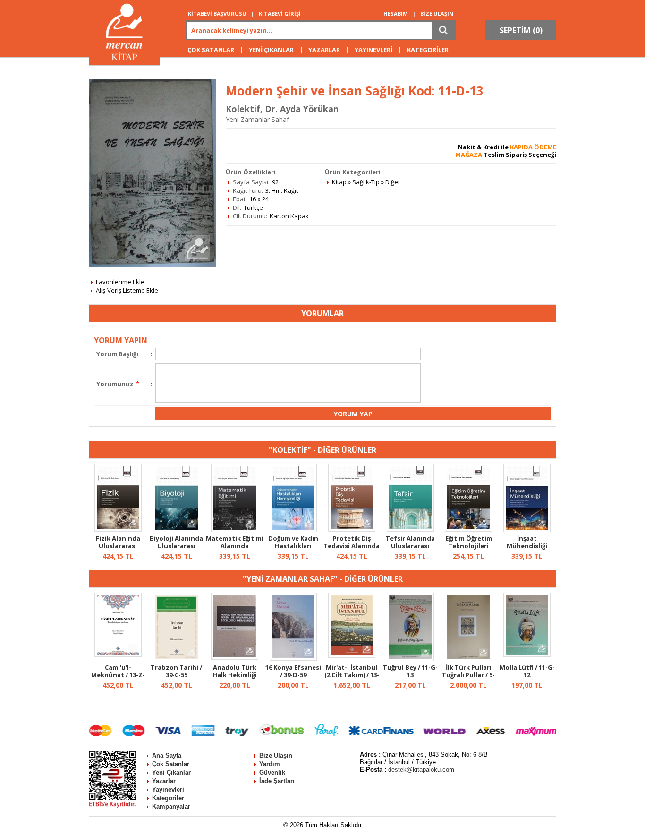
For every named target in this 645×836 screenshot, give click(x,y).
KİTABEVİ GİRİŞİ (280, 13)
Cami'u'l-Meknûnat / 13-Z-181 (118, 675)
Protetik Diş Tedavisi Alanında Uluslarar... (351, 546)
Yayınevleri (168, 789)
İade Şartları (277, 780)
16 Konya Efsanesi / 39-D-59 (293, 671)
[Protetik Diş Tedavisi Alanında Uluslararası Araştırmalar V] (351, 529)
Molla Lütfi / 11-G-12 (527, 671)
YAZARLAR (324, 49)
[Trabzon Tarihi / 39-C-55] (176, 659)
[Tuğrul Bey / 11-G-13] (410, 659)
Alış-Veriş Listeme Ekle (127, 290)
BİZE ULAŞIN (436, 13)
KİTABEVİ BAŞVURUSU (217, 13)
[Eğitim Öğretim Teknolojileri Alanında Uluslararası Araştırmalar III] (468, 529)
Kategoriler (168, 798)
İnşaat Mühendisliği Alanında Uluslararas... (527, 549)
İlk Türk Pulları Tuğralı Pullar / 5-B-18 (468, 675)
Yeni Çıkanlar (171, 772)
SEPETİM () (521, 30)
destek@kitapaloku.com (421, 769)
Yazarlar (164, 780)
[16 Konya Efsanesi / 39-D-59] (293, 658)
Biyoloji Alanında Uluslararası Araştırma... (176, 546)
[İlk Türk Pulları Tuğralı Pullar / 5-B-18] (468, 659)
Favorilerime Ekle (120, 281)
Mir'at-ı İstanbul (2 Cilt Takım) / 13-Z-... (351, 675)
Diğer (392, 182)
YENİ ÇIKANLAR (271, 49)
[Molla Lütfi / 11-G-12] (527, 654)
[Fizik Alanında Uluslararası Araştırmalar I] (118, 529)
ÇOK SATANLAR (210, 49)
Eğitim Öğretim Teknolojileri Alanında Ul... (468, 546)
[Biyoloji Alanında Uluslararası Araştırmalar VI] (176, 530)
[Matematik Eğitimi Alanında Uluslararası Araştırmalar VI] (234, 530)
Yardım (269, 763)
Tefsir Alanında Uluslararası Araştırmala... (410, 546)
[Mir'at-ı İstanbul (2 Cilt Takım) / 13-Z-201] (351, 655)
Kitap (339, 182)
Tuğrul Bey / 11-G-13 (410, 671)
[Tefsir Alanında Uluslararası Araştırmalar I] (410, 529)
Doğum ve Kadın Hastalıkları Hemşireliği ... (293, 546)
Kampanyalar (171, 806)
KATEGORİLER (428, 49)
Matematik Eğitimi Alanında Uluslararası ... (234, 546)
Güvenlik (272, 772)
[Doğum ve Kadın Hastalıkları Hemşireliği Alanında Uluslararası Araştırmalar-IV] (293, 530)
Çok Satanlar (170, 763)
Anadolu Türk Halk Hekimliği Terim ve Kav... (234, 675)
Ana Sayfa (166, 755)
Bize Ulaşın (275, 755)
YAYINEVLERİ (373, 49)
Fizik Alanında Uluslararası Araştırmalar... (118, 546)
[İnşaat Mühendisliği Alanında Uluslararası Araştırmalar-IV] (527, 530)
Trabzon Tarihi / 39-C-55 (176, 671)
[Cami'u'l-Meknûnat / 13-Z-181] (118, 654)
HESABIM (395, 13)
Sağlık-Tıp (366, 182)
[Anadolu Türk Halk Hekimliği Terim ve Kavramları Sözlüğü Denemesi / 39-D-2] (234, 657)
